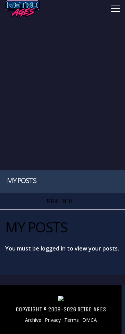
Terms (71, 320)
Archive (33, 320)
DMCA (89, 320)
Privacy (53, 320)
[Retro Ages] (22, 16)
